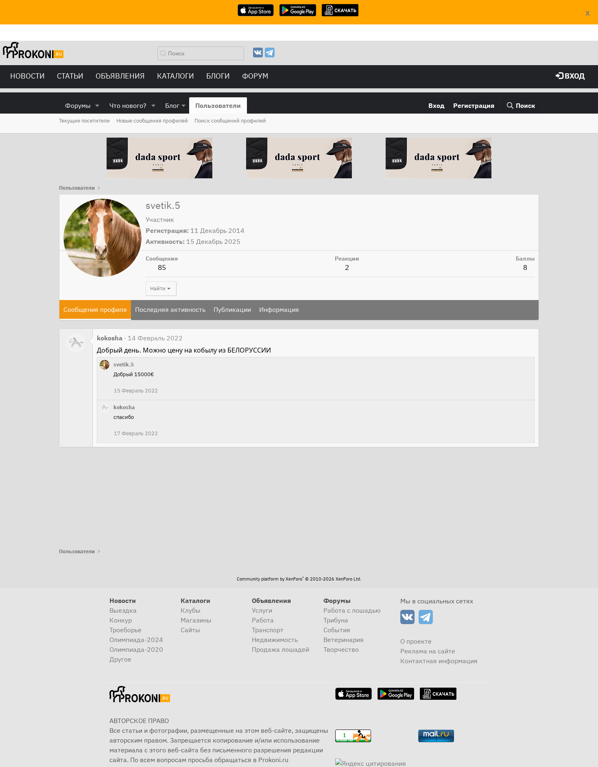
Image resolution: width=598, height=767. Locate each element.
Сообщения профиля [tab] (95, 309)
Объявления (120, 76)
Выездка (123, 610)
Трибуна (335, 620)
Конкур (120, 620)
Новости (27, 76)
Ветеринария (343, 640)
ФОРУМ (255, 76)
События (336, 630)
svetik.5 (123, 364)
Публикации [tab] (232, 309)
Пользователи (218, 105)
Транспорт (268, 630)
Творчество (341, 649)
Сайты (190, 630)
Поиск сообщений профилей (230, 120)
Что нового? (127, 105)
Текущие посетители (84, 120)
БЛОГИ (218, 76)
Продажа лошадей (280, 649)
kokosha (109, 338)
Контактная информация (439, 661)
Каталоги (175, 76)
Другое (120, 659)
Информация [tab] (279, 309)
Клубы (191, 610)
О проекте (416, 641)
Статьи (70, 76)
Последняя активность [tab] (170, 309)
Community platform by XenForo (299, 579)
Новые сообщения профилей (152, 120)
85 (162, 267)
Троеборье (125, 630)
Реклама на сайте (427, 651)
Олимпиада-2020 (136, 649)
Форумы (78, 105)
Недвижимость (275, 640)
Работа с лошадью (352, 610)
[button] (97, 105)
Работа (263, 620)
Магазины (196, 620)
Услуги (262, 610)
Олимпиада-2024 (136, 640)
